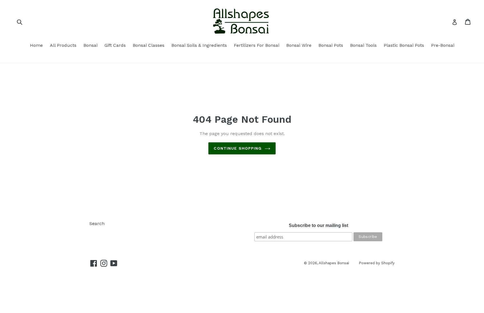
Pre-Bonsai (442, 45)
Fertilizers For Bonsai (256, 45)
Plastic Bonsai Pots (404, 45)
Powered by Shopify (377, 263)
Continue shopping (238, 148)
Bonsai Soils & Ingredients (199, 45)
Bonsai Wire (298, 45)
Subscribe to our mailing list (318, 225)
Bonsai (90, 45)
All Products (63, 45)
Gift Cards (115, 45)
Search (96, 223)
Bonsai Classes (148, 45)
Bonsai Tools (363, 45)
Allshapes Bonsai (334, 263)
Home (36, 45)
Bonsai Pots (330, 45)
